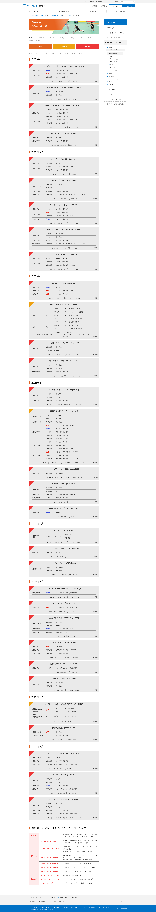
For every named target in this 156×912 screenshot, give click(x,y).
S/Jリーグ (112, 56)
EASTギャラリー (112, 28)
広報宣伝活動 (43, 15)
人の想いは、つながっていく (115, 33)
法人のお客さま (99, 1)
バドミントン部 (67, 15)
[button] (35, 11)
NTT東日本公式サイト (37, 897)
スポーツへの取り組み (113, 37)
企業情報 (117, 1)
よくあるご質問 (115, 6)
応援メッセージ (114, 67)
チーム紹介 (113, 64)
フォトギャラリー (114, 70)
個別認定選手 (112, 76)
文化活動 (109, 94)
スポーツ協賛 (111, 89)
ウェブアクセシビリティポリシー (70, 907)
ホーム (31, 15)
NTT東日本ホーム (90, 1)
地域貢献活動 (113, 61)
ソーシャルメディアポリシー (89, 907)
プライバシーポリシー (104, 907)
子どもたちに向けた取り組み (115, 104)
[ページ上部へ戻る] (153, 907)
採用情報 (94, 6)
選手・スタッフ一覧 (115, 59)
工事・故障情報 (42, 901)
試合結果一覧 (113, 53)
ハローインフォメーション (115, 99)
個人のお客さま (109, 1)
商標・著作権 (56, 907)
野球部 (110, 47)
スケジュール (112, 81)
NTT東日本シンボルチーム (55, 15)
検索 (122, 1)
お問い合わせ (128, 6)
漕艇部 (110, 73)
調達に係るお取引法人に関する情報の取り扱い (42, 909)
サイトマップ (33, 907)
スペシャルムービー (114, 79)
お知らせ (111, 84)
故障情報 (103, 6)
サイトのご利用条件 (45, 907)
